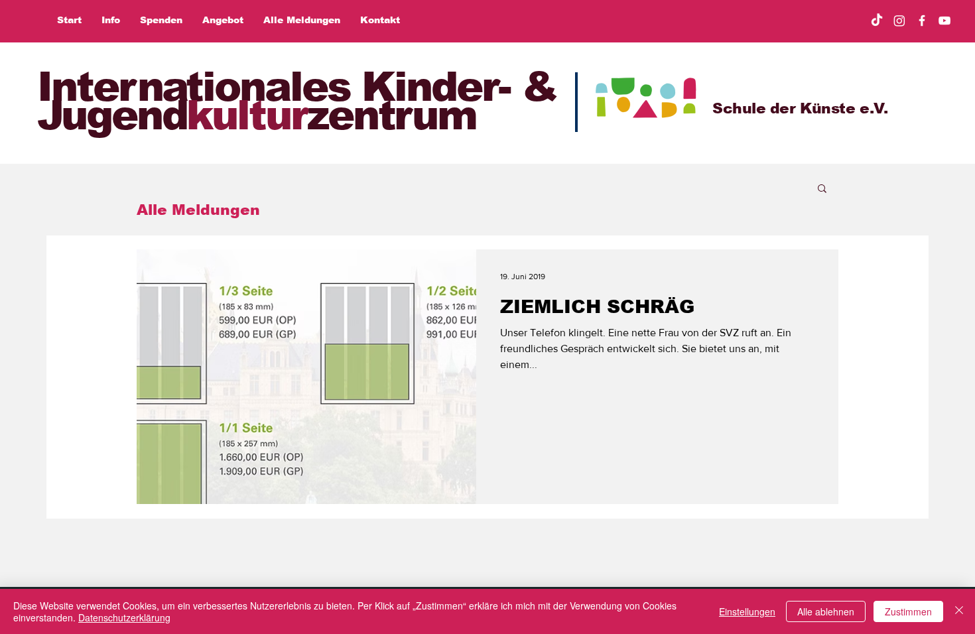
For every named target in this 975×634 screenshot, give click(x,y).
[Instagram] (899, 20)
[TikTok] (877, 20)
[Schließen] (959, 611)
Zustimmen (908, 611)
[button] (822, 189)
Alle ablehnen (825, 611)
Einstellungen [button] (747, 611)
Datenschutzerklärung (124, 617)
